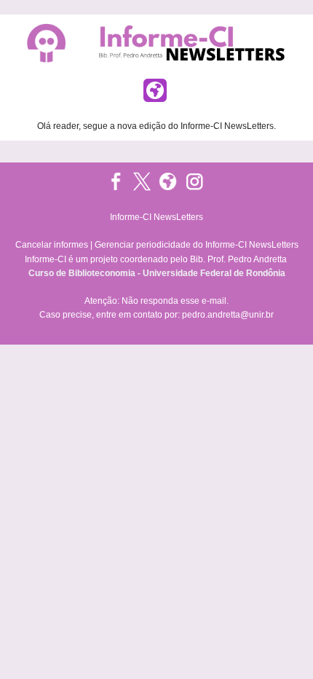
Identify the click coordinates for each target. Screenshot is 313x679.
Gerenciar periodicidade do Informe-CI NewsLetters (196, 245)
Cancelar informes (51, 245)
